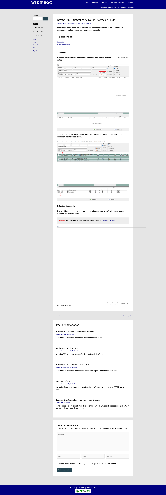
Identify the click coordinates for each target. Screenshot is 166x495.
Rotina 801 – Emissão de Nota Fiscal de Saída (75, 332)
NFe (73, 351)
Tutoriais (95, 3)
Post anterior (57, 316)
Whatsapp (131, 7)
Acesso (35, 39)
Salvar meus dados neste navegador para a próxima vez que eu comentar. (89, 464)
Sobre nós (104, 3)
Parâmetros (36, 45)
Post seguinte (128, 316)
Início (87, 3)
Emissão (63, 334)
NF (67, 334)
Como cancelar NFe (64, 381)
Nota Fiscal (66, 23)
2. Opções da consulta (63, 44)
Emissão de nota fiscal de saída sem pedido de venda (78, 400)
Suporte (35, 51)
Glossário (130, 3)
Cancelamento (65, 384)
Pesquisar (35, 15)
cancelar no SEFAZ (108, 220)
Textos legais (73, 367)
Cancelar (63, 351)
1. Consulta (60, 42)
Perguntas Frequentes (117, 3)
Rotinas (35, 48)
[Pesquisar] (45, 18)
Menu (34, 42)
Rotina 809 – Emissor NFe (67, 348)
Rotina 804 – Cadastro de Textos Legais (72, 365)
